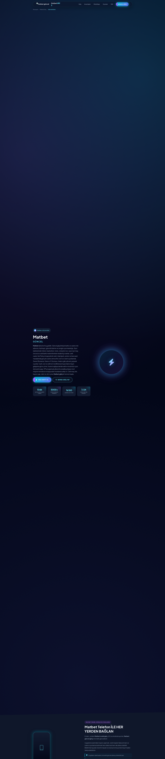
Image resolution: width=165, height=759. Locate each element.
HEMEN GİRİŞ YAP (64, 380)
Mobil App (97, 4)
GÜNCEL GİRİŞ (122, 4)
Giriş (80, 4)
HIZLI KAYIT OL (43, 380)
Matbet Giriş (43, 9)
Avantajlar (87, 4)
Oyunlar (105, 4)
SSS (112, 4)
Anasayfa (35, 9)
